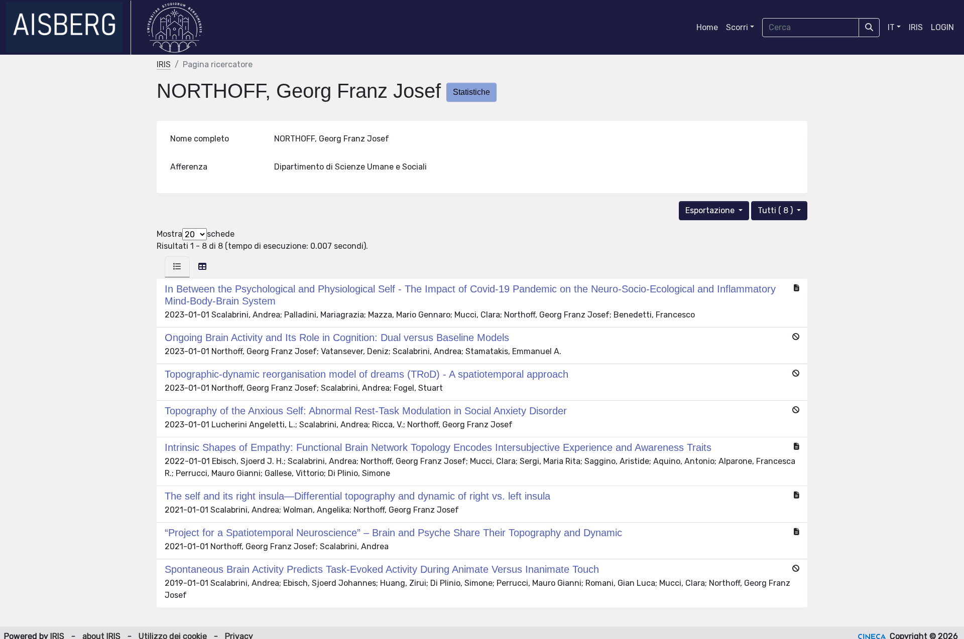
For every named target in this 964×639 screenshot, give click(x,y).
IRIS (916, 27)
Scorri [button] (737, 27)
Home (707, 27)
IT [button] (891, 27)
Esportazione (711, 210)
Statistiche (471, 92)
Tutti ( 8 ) (776, 210)
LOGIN (942, 27)
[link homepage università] (174, 28)
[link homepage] (68, 28)
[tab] (177, 266)
